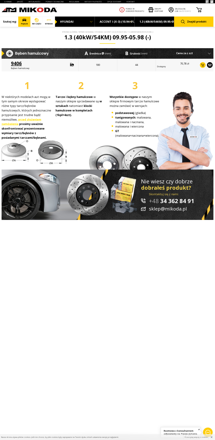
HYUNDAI (99, 32)
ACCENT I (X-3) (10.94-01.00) (115, 32)
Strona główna (69, 32)
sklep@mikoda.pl (168, 208)
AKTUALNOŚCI (34, 1)
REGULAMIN (74, 1)
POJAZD (24, 24)
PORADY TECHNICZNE (55, 1)
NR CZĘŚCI (36, 24)
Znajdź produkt (197, 21)
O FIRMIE (8, 1)
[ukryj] (199, 429)
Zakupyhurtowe (158, 10)
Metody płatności (93, 1)
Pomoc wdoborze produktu (135, 10)
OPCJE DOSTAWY (114, 1)
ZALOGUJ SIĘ (180, 9)
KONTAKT (131, 1)
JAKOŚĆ (20, 1)
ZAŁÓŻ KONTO (185, 11)
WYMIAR (49, 24)
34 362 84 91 (171, 201)
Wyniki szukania (86, 32)
